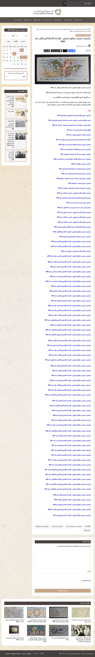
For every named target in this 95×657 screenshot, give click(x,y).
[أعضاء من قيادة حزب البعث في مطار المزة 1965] (20, 154)
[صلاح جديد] (20, 113)
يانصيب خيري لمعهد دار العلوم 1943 (79, 183)
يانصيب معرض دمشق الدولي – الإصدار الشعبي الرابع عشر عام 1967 (70, 465)
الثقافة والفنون (37, 20)
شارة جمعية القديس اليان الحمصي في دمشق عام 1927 (73, 140)
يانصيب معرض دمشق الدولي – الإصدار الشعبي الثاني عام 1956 (71, 241)
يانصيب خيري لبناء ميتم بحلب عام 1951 (78, 203)
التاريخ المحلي (18, 20)
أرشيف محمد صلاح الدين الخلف (73, 526)
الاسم (89, 572)
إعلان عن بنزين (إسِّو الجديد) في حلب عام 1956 (15, 621)
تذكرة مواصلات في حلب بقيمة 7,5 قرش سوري (81, 621)
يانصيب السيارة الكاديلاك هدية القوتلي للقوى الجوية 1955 (72, 227)
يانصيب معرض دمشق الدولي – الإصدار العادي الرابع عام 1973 (72, 515)
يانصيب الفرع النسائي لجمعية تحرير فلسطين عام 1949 (73, 198)
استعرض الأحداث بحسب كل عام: (16, 73)
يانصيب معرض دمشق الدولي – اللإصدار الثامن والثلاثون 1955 (72, 232)
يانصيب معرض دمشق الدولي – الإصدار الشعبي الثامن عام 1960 (71, 296)
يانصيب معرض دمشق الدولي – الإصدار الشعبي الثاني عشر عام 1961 (70, 350)
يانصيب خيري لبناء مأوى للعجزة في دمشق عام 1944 (74, 188)
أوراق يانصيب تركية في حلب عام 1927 (79, 130)
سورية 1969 (87, 530)
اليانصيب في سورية (57, 526)
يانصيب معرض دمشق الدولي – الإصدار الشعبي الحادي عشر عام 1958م (69, 256)
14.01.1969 (88, 526)
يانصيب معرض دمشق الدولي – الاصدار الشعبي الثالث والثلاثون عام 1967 (68, 479)
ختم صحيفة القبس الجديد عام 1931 (59, 639)
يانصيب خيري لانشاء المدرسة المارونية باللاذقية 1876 (74, 115)
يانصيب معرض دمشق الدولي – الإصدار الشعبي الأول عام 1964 (71, 370)
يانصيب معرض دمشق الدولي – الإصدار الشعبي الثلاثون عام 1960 (70, 325)
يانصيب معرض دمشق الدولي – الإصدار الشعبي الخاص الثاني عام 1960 (37, 640)
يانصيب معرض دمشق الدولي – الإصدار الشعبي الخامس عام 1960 (70, 267)
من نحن (23, 654)
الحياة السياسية (78, 20)
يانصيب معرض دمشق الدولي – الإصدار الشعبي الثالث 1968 (72, 500)
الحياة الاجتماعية (68, 20)
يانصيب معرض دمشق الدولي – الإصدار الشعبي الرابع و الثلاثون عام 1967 (68, 484)
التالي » (8, 41)
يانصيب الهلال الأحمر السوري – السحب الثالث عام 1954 (74, 217)
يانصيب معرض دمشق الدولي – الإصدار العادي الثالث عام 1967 (72, 436)
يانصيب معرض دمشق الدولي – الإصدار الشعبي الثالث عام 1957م (71, 246)
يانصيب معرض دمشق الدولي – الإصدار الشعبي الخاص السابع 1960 (70, 291)
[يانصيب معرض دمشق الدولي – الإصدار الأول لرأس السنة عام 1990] (36, 612)
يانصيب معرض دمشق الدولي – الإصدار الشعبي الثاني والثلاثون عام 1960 (68, 330)
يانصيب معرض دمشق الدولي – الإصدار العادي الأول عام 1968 (72, 495)
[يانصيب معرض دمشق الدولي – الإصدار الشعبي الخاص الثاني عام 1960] (36, 630)
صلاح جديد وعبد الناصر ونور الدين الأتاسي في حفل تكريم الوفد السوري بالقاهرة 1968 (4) (10, 140)
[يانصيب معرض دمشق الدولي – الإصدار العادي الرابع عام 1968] (58, 612)
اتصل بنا (8, 654)
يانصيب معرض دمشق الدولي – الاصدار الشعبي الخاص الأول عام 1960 (69, 262)
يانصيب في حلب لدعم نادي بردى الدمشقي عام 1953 (74, 207)
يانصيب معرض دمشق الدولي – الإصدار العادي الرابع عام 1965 (72, 415)
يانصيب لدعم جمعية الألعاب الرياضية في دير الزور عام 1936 (72, 159)
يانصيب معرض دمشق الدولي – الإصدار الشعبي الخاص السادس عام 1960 (68, 281)
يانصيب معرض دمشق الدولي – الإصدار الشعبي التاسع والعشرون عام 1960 (68, 320)
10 (14, 54)
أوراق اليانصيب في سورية (55, 29)
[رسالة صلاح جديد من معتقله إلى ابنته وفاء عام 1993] (20, 123)
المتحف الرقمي (27, 20)
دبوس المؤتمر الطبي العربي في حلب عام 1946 (15, 639)
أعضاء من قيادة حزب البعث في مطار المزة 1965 (11, 156)
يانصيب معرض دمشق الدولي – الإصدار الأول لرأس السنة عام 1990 (37, 621)
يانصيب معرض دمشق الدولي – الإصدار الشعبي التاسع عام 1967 (71, 450)
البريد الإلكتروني (86, 581)
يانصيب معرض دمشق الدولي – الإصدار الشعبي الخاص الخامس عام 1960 (68, 272)
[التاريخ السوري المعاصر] (47, 12)
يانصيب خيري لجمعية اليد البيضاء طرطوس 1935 (75, 154)
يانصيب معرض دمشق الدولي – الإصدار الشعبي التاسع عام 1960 (71, 301)
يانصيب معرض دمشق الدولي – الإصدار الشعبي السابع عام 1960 (71, 286)
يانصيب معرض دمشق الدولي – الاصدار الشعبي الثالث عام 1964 (71, 375)
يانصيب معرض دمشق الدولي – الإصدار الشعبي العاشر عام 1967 (71, 455)
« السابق (23, 41)
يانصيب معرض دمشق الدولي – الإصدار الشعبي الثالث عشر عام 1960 (69, 315)
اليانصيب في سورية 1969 (42, 526)
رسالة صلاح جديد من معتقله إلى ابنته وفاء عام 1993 (10, 125)
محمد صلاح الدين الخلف (81, 46)
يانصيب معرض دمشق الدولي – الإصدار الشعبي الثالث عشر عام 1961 (70, 355)
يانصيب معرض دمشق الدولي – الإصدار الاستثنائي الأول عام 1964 (71, 366)
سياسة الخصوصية (15, 654)
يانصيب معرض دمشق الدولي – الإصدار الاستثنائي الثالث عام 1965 (70, 405)
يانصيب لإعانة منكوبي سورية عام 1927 (78, 135)
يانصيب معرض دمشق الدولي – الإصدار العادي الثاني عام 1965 (71, 401)
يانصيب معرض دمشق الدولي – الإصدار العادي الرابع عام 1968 (72, 504)
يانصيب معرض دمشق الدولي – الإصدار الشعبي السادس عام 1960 (70, 276)
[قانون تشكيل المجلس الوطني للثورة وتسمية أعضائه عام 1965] (20, 99)
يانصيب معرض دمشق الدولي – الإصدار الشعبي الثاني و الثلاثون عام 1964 (68, 395)
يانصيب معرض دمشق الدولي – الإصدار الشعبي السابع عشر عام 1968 (69, 509)
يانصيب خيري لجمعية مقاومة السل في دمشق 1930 (74, 144)
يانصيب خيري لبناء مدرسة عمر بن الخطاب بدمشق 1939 (73, 178)
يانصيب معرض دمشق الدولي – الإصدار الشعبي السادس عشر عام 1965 (69, 425)
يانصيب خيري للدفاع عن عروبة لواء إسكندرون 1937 (75, 169)
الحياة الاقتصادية (57, 20)
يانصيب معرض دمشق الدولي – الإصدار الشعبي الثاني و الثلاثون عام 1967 (68, 474)
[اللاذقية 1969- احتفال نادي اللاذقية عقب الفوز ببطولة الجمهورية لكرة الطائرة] (81, 630)
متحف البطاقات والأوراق (69, 29)
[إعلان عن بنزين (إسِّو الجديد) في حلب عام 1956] (14, 612)
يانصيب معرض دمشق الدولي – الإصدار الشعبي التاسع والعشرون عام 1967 (68, 470)
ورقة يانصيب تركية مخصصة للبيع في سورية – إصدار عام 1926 (71, 125)
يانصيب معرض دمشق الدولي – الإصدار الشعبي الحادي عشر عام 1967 (69, 460)
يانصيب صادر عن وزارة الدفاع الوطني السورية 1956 (75, 237)
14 (25, 57)
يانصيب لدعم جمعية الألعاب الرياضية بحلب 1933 (75, 149)
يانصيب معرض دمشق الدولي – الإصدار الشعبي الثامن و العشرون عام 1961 (68, 360)
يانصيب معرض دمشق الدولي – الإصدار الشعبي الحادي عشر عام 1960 (69, 305)
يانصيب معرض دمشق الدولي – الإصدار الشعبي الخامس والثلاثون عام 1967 (67, 489)
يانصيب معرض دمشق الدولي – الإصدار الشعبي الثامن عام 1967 (71, 445)
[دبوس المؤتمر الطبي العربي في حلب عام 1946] (14, 630)
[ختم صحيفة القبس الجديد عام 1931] (58, 630)
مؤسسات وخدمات (47, 20)
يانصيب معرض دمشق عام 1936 (81, 164)
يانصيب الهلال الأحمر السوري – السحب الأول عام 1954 (74, 222)
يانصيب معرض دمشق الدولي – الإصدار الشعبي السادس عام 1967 (70, 440)
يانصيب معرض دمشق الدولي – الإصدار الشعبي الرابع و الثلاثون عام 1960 (68, 335)
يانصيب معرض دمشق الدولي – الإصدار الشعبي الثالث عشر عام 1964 (69, 385)
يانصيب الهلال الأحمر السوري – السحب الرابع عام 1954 (74, 212)
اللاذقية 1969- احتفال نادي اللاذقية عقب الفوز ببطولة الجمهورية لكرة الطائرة (83, 640)
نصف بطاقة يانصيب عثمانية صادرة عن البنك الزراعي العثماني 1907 (69, 120)
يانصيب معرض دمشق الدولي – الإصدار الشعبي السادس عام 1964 (70, 380)
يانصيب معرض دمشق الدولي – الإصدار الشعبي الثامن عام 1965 (71, 420)
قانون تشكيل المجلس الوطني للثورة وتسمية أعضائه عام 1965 (10, 102)
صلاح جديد (11, 111)
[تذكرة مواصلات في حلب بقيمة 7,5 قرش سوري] (81, 612)
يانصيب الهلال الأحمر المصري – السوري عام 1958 (76, 251)
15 (21, 57)
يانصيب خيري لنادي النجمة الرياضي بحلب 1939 (76, 174)
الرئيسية (87, 29)
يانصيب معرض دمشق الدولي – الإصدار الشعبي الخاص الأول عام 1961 (69, 340)
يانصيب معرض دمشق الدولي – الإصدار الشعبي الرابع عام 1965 (71, 410)
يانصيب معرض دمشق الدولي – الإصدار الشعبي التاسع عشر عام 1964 (69, 390)
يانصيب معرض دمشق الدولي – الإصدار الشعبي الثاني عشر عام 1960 (69, 310)
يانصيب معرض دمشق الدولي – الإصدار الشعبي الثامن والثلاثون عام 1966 (68, 431)
